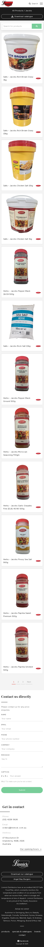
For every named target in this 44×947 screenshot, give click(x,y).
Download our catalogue (22, 874)
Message (5, 755)
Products (5, 932)
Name (3, 714)
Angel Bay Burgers (22, 879)
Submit (22, 790)
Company (5, 745)
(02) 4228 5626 (10, 819)
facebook (23, 941)
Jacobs (28, 11)
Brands (37, 932)
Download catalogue (23, 16)
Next (29, 682)
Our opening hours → (31, 849)
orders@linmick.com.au (14, 828)
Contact (22, 935)
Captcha (5, 772)
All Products (17, 11)
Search (35, 4)
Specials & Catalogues (22, 932)
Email (3, 725)
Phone (4, 735)
